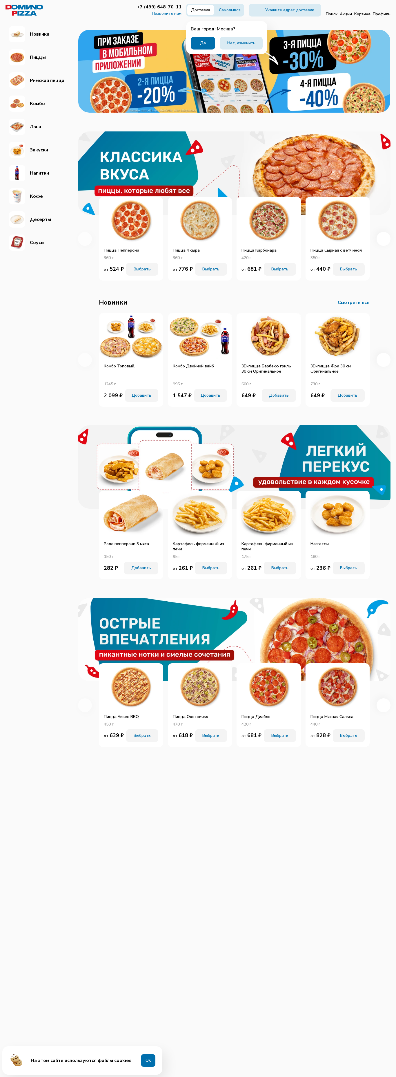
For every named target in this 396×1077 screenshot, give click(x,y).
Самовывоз (230, 10)
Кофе (36, 196)
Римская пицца (47, 80)
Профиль (381, 14)
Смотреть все (354, 302)
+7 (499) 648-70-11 (159, 7)
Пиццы (38, 57)
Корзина (362, 14)
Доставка (200, 10)
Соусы (37, 242)
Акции (346, 14)
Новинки (39, 34)
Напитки (39, 173)
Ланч (35, 127)
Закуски (39, 150)
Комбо (37, 103)
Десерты (40, 219)
